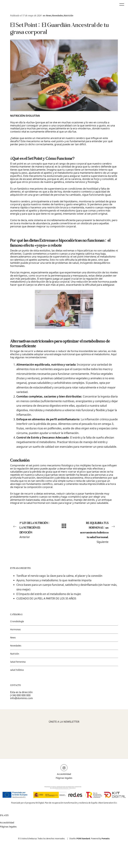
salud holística (17, 670)
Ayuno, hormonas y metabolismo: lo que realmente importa (53, 580)
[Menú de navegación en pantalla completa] (122, 4)
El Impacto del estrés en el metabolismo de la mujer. (48, 594)
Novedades (57, 15)
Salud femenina (18, 661)
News (48, 15)
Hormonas (15, 629)
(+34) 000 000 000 (20, 695)
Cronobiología (17, 621)
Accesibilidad (64, 773)
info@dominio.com (21, 698)
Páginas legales (64, 777)
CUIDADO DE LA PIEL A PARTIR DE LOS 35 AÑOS (46, 598)
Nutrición (68, 15)
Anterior (35, 530)
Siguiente (94, 532)
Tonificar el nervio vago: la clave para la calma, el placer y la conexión (59, 576)
